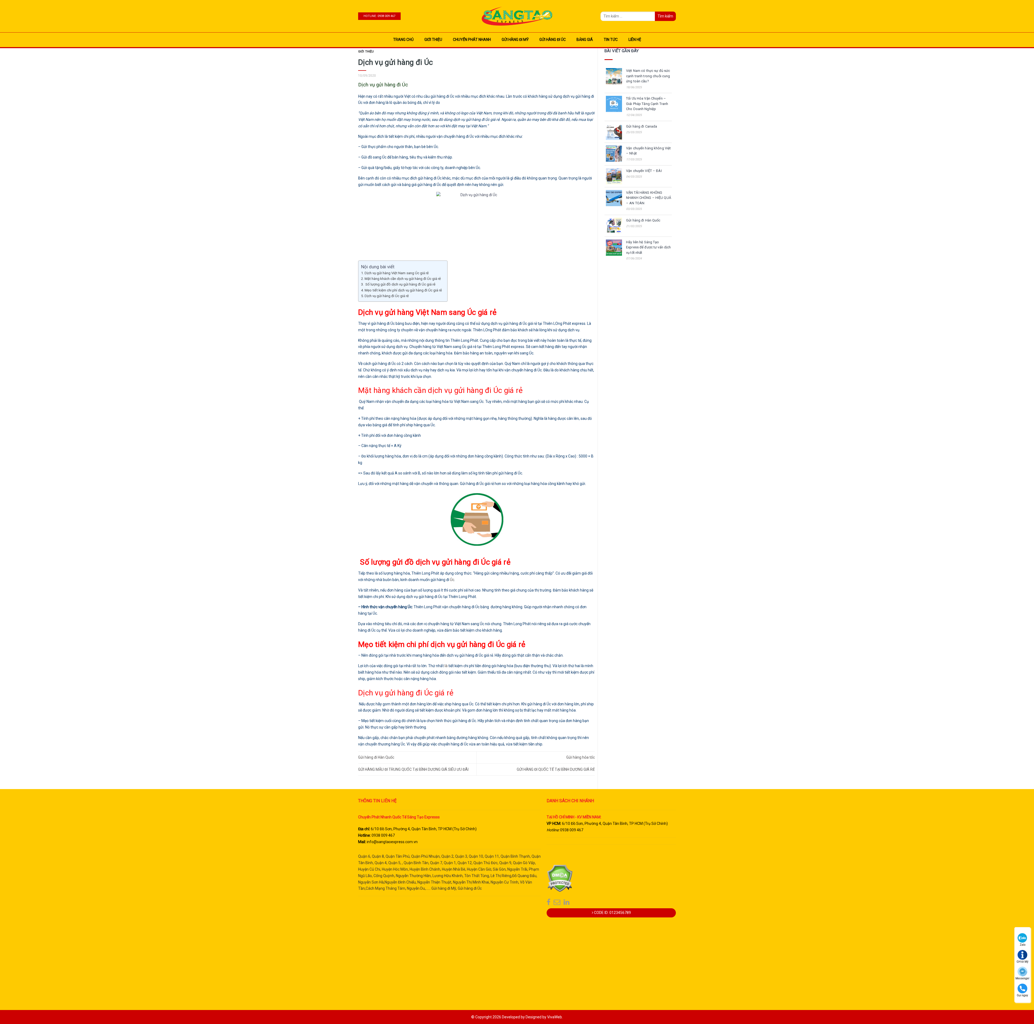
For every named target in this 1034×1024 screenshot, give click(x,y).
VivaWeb (554, 1017)
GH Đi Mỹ (1022, 961)
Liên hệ (634, 39)
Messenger (1022, 978)
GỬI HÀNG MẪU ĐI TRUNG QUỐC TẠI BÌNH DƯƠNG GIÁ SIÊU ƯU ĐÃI (413, 769)
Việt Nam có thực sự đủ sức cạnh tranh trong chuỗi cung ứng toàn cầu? (648, 76)
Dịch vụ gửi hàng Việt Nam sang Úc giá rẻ (397, 273)
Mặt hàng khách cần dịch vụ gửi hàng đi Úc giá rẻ (403, 279)
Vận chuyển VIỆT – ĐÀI (644, 171)
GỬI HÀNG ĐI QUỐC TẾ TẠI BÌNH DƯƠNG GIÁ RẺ (556, 769)
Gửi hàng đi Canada (641, 126)
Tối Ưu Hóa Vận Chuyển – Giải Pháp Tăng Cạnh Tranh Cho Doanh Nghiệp (647, 103)
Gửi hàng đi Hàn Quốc (376, 757)
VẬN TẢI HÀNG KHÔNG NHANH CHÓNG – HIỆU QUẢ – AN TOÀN (648, 198)
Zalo (1022, 944)
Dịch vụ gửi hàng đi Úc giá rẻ (387, 296)
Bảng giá (585, 39)
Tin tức (611, 39)
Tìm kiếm (665, 16)
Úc (452, 580)
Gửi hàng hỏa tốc (580, 757)
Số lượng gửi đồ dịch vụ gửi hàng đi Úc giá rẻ (400, 284)
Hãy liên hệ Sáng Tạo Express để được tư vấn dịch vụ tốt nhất (648, 247)
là (446, 666)
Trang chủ (403, 39)
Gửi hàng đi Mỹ (515, 39)
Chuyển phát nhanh (472, 39)
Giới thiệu (433, 39)
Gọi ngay (1022, 995)
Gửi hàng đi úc (552, 39)
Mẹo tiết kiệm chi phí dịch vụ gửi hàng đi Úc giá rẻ (403, 290)
